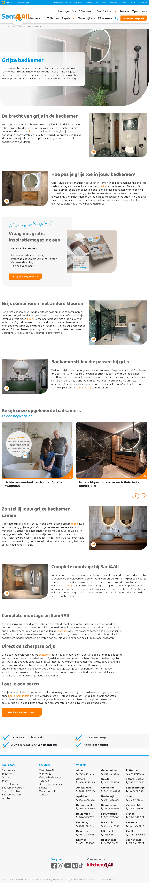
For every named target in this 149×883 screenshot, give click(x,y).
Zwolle (130, 831)
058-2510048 (111, 817)
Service (43, 787)
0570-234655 (86, 834)
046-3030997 (136, 782)
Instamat (92, 2)
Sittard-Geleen (135, 779)
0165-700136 (111, 843)
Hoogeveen (108, 805)
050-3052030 (112, 791)
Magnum (121, 2)
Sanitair (6, 777)
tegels (74, 524)
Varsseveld (133, 805)
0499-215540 (136, 791)
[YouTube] (67, 866)
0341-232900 (111, 799)
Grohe (102, 2)
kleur (29, 319)
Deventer (82, 831)
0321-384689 (86, 843)
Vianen (130, 813)
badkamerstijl (83, 387)
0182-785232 (111, 782)
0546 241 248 (86, 773)
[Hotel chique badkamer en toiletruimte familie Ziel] (111, 456)
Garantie (44, 780)
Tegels (5, 780)
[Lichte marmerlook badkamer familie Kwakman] (37, 456)
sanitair (103, 186)
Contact (43, 794)
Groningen (108, 787)
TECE (111, 2)
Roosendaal (108, 840)
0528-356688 (111, 808)
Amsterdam (83, 787)
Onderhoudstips (48, 791)
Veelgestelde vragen (51, 777)
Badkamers (8, 770)
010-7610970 (111, 826)
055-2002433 (87, 799)
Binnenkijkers (10, 784)
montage (68, 585)
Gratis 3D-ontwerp (12, 791)
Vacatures (7, 798)
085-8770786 (87, 808)
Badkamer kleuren (13, 787)
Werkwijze (45, 773)
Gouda (105, 779)
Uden (129, 796)
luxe (31, 131)
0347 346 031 (136, 817)
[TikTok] (81, 866)
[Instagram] (60, 866)
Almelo (80, 770)
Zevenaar (132, 822)
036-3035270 (87, 782)
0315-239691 (136, 808)
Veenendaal (133, 840)
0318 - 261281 (136, 843)
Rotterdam (132, 770)
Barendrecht (84, 805)
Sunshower (142, 2)
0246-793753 (86, 817)
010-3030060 (136, 773)
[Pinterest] (75, 866)
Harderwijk (108, 796)
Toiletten (7, 773)
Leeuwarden (109, 813)
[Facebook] (54, 866)
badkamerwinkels (18, 696)
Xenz (131, 2)
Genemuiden (109, 770)
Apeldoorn (82, 796)
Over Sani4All (47, 770)
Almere (80, 779)
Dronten (81, 840)
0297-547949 (111, 834)
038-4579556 (111, 773)
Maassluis (107, 822)
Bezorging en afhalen (51, 784)
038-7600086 (137, 834)
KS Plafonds (79, 2)
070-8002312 (87, 826)
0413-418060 (136, 799)
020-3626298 (87, 791)
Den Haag (82, 822)
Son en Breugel (135, 787)
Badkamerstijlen (11, 794)
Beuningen (83, 813)
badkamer (45, 654)
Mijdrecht (107, 831)
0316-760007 (136, 826)
